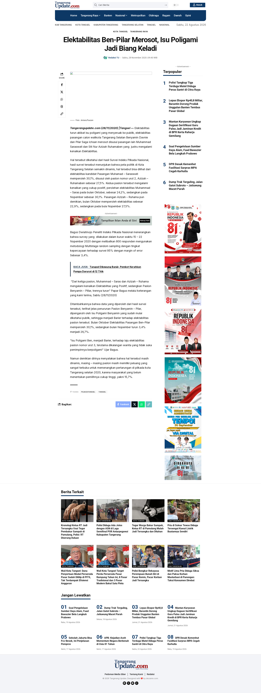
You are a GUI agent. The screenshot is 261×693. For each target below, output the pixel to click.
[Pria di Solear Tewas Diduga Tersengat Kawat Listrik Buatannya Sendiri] (184, 510)
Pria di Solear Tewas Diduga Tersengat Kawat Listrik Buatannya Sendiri (183, 528)
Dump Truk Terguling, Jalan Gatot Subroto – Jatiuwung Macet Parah (186, 185)
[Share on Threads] (61, 106)
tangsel (151, 25)
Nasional (164, 25)
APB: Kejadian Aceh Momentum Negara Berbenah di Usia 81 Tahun (113, 641)
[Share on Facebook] (61, 84)
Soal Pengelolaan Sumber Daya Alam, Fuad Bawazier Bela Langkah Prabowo (185, 150)
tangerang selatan (132, 25)
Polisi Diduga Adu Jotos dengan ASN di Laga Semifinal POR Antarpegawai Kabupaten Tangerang (112, 530)
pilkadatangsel (88, 392)
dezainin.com (152, 678)
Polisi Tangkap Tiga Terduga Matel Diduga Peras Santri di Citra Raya (184, 86)
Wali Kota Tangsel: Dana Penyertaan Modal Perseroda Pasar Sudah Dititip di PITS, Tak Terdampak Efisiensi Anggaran (77, 577)
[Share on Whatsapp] (61, 99)
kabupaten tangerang (106, 25)
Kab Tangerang (63, 25)
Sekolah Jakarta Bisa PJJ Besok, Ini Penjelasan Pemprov (76, 641)
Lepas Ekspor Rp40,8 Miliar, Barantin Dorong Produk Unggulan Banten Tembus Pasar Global (186, 106)
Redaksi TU (113, 57)
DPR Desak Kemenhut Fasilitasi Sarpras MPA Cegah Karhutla (183, 167)
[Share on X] (61, 92)
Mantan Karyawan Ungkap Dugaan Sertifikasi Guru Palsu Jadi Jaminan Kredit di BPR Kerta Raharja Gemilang (185, 128)
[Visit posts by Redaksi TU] (106, 58)
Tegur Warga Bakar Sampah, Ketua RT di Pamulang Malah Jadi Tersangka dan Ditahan (148, 528)
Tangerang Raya (139, 31)
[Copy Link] (61, 113)
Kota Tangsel (82, 25)
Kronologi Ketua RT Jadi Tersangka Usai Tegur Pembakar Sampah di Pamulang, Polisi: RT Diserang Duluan (74, 531)
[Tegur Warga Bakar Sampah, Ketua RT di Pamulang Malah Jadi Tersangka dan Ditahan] (148, 510)
